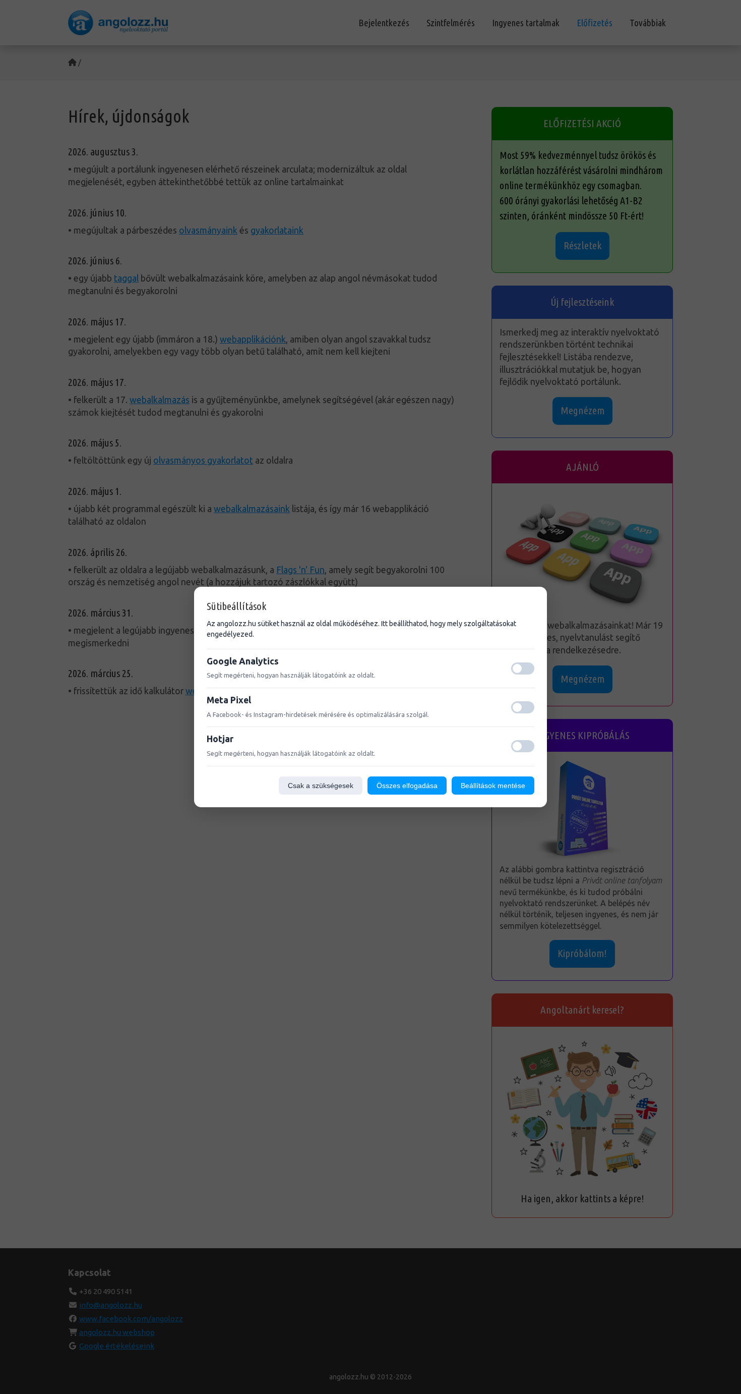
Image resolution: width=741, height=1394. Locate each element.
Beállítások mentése (493, 786)
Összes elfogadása (407, 786)
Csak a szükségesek (320, 786)
